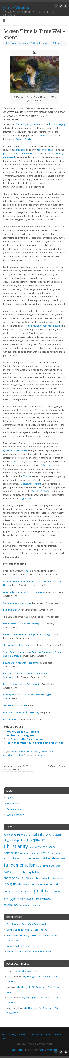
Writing (12, 1034)
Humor (48, 1034)
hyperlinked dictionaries (15, 450)
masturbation (41, 135)
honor (32, 878)
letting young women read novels (43, 325)
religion (11, 898)
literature (52, 751)
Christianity (16, 846)
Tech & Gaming (55, 43)
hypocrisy (41, 878)
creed (38, 853)
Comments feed (16, 809)
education (11, 858)
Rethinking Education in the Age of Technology (26, 634)
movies (38, 884)
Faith (4, 1034)
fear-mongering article (27, 124)
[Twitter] (60, 6)
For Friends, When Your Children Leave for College (35, 742)
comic (26, 570)
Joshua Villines (16, 7)
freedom (60, 858)
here (42, 461)
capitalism (38, 840)
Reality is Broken (11, 609)
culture (29, 751)
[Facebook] (55, 6)
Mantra (41, 1049)
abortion (8, 834)
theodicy (23, 905)
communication (18, 751)
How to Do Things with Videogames (21, 662)
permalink (42, 755)
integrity (10, 884)
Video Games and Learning (17, 602)
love (32, 884)
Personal (43, 43)
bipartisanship (22, 840)
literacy (44, 751)
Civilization (18, 461)
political (42, 890)
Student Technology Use (20, 735)
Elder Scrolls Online (40, 491)
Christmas (33, 847)
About (4, 1038)
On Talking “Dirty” (56, 766)
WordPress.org (15, 814)
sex (23, 149)
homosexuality (16, 877)
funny (39, 866)
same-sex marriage (35, 899)
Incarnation (55, 878)
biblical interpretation (43, 834)
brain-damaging (57, 124)
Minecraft (46, 465)
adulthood (19, 834)
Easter (45, 853)
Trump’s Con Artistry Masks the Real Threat (31, 951)
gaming (36, 751)
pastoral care (26, 891)
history (27, 872)
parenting (7, 755)
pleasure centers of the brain (18, 153)
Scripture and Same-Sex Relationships (27, 924)
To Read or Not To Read (15, 705)
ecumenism (55, 853)
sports (16, 149)
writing (37, 905)
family (51, 858)
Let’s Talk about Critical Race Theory (27, 929)
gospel (16, 871)
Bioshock (26, 476)
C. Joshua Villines (13, 43)
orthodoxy (56, 884)
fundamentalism (20, 865)
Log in (10, 797)
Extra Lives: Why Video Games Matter (22, 684)
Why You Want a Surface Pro (23, 731)
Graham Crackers (25, 139)
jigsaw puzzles (45, 149)
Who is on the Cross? (18, 945)
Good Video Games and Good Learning (23, 592)
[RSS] (65, 6)
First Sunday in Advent (25, 970)
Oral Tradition (10, 719)
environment (36, 858)
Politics (22, 1034)
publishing (55, 892)
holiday (36, 872)
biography (9, 840)
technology (18, 755)
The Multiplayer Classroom (16, 645)
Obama (46, 884)
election (23, 859)
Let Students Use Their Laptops (25, 739)
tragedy (31, 905)
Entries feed (13, 803)
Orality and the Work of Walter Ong (21, 712)
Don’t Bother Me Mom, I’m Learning (21, 623)
